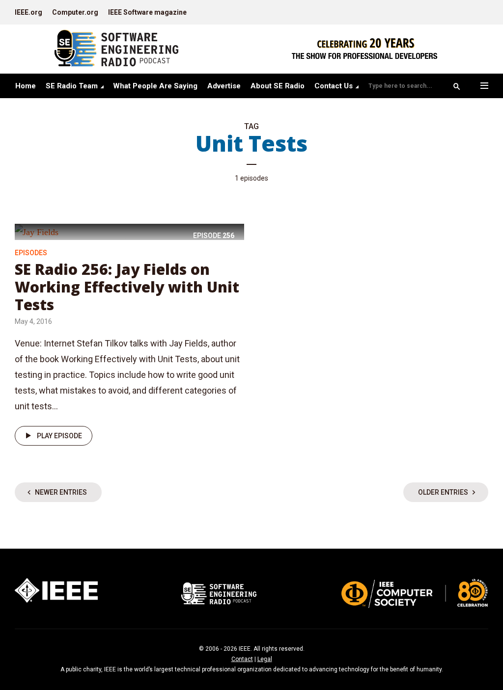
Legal (264, 659)
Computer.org (75, 12)
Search (457, 86)
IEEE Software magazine (147, 12)
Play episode (59, 436)
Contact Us (333, 85)
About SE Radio (278, 85)
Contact (242, 659)
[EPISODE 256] (36, 231)
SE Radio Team (72, 85)
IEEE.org (28, 12)
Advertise (224, 85)
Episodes (31, 253)
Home (25, 85)
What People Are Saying (155, 85)
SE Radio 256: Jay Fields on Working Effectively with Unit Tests (127, 287)
